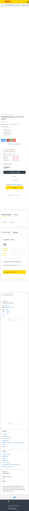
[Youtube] (14, 140)
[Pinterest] (8, 140)
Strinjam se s (14, 184)
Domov (2, 5)
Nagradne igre (5, 440)
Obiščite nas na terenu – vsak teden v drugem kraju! (13, 442)
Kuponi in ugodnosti (6, 438)
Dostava (4, 458)
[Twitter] (5, 140)
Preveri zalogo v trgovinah (9, 153)
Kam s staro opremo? (7, 466)
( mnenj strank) (4, 121)
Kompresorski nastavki (5, 114)
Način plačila (5, 456)
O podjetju (4, 434)
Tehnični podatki (6, 214)
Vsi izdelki (12, 114)
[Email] (11, 140)
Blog (3, 444)
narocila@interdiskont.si (9, 307)
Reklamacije (5, 460)
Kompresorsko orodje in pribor (12, 5)
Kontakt (4, 446)
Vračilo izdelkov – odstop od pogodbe (10, 464)
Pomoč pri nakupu (6, 454)
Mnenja (16, 214)
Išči (18, 1)
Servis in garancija (6, 462)
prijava (17, 265)
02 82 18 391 (6, 305)
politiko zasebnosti (17, 184)
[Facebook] (2, 140)
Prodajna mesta (5, 436)
